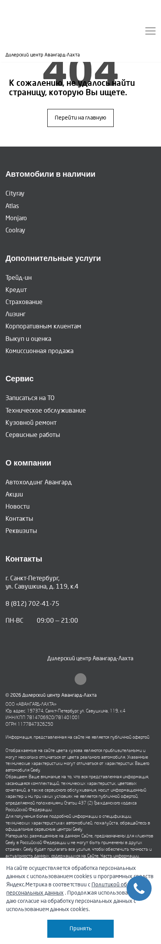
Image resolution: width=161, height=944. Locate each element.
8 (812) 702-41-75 (32, 603)
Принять (81, 928)
